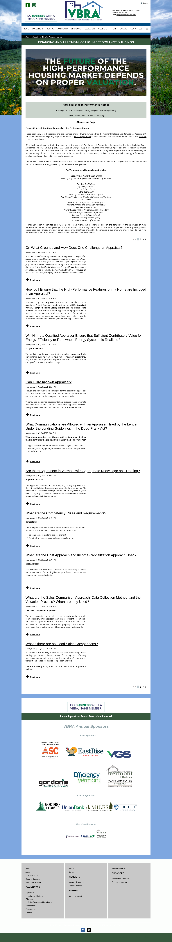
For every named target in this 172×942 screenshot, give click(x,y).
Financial (29, 913)
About (28, 872)
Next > (143, 239)
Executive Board (32, 875)
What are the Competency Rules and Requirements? (66, 513)
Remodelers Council (33, 882)
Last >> (146, 239)
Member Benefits (75, 886)
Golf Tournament (75, 896)
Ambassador (30, 906)
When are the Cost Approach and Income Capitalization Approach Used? (81, 555)
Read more (35, 280)
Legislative (30, 893)
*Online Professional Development (40, 902)
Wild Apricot (126, 937)
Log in (145, 3)
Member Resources (76, 882)
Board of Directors (33, 879)
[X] (89, 930)
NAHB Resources (119, 869)
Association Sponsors (120, 879)
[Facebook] (83, 930)
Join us (71, 869)
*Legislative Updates (35, 896)
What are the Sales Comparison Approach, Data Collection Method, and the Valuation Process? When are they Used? (83, 599)
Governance (30, 909)
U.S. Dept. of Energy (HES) (72, 148)
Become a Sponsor (119, 882)
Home (27, 37)
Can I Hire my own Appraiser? (48, 382)
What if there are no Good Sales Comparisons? (62, 644)
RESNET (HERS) (51, 148)
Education (36, 37)
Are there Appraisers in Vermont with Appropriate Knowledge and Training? (83, 471)
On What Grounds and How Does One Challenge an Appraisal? (74, 248)
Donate (71, 872)
